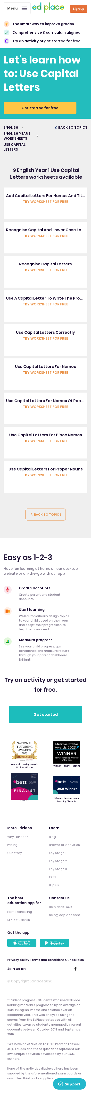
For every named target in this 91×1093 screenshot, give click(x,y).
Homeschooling (19, 912)
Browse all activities (64, 845)
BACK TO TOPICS (72, 127)
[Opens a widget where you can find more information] (69, 1084)
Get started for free (40, 107)
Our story (14, 853)
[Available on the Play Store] (55, 943)
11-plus (54, 885)
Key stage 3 (58, 869)
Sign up (78, 9)
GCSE (53, 877)
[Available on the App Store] (22, 943)
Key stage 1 (57, 853)
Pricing (12, 845)
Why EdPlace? (17, 837)
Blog (52, 837)
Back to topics (47, 514)
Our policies (74, 960)
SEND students (18, 920)
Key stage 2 (58, 861)
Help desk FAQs (60, 907)
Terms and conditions (47, 960)
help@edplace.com (64, 915)
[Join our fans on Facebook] (75, 969)
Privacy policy (18, 960)
